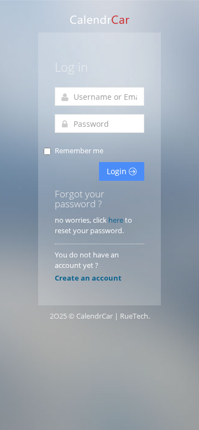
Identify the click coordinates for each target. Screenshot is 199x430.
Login (118, 171)
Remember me (79, 150)
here (115, 220)
